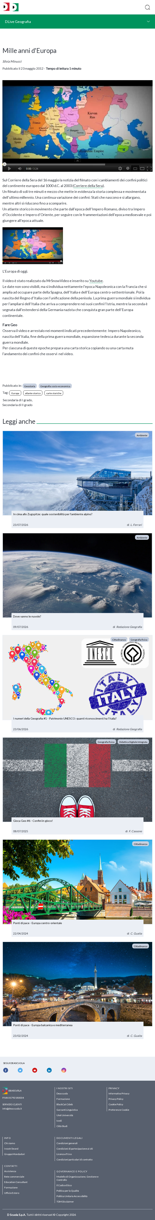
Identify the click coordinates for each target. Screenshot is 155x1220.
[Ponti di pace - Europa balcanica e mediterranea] (77, 990)
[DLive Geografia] (16, 10)
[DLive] (6, 7)
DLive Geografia (18, 21)
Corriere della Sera (88, 185)
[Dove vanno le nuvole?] (77, 581)
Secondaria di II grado (17, 405)
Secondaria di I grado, (17, 400)
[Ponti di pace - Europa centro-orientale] (77, 888)
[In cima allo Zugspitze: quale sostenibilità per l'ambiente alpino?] (77, 479)
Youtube (96, 280)
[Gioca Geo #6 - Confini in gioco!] (77, 786)
